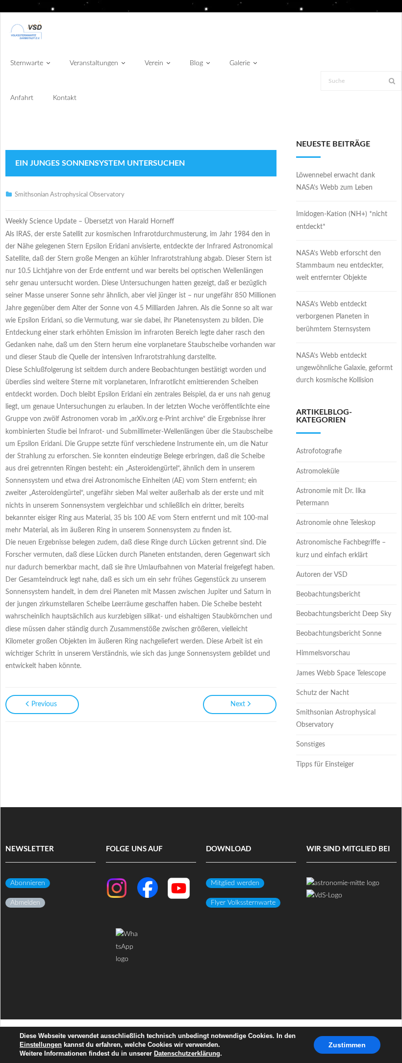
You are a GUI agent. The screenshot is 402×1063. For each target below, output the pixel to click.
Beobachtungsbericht (328, 594)
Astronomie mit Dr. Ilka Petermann (331, 497)
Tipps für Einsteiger (325, 764)
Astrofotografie (319, 451)
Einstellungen (41, 1044)
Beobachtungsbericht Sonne (338, 633)
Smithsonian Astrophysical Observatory (70, 195)
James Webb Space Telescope (341, 673)
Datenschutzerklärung (187, 1053)
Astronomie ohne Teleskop (336, 522)
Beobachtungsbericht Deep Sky (343, 614)
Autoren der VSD (322, 574)
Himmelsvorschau (323, 653)
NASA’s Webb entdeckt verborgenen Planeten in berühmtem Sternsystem (333, 316)
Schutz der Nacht (322, 693)
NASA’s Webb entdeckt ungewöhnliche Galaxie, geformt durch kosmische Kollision (344, 368)
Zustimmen (347, 1045)
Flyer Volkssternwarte (243, 902)
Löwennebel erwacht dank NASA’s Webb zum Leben (335, 181)
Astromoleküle (317, 471)
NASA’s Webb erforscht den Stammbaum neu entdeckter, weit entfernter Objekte (339, 265)
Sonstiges (310, 744)
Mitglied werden (235, 883)
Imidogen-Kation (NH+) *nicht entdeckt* (341, 220)
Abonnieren (27, 883)
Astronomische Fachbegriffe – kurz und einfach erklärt (341, 548)
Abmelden (25, 902)
